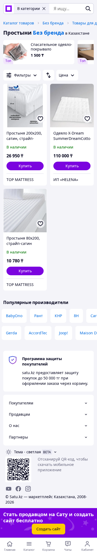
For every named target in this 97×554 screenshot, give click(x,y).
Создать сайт (48, 528)
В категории (28, 8)
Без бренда (53, 23)
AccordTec (38, 332)
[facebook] (18, 489)
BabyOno (14, 315)
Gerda (11, 332)
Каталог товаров (18, 23)
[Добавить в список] (40, 118)
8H (76, 315)
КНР (58, 315)
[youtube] (8, 489)
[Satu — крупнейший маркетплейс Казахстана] (9, 8)
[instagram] (28, 489)
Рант (38, 315)
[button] (25, 166)
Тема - (27, 451)
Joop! (63, 332)
